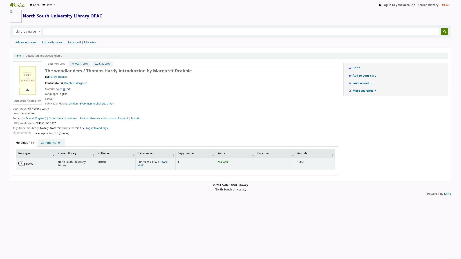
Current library (67, 153)
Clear (446, 5)
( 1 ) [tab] (25, 143)
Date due (262, 153)
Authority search (53, 42)
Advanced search (27, 42)
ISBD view (104, 64)
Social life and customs (63, 118)
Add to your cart (364, 76)
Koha (447, 194)
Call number (145, 153)
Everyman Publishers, (93, 104)
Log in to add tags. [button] (97, 128)
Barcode (302, 153)
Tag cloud (74, 42)
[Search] (444, 31)
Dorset (135, 118)
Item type (24, 153)
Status (221, 153)
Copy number (186, 153)
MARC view (81, 64)
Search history (428, 5)
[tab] (51, 143)
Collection (104, 153)
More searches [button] (363, 91)
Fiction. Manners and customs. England (104, 118)
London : (74, 104)
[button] (34, 5)
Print (356, 68)
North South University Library (19, 5)
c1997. (111, 104)
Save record (361, 83)
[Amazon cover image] (27, 80)
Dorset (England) (36, 118)
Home (18, 56)
